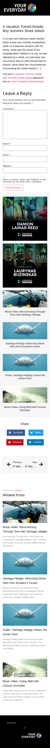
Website (7, 166)
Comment (9, 109)
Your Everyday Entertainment (27, 81)
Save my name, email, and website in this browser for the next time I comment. (24, 180)
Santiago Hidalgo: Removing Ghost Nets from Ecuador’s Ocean (25, 345)
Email (6, 155)
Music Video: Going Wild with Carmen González (25, 409)
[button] (16, 433)
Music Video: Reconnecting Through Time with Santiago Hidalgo (25, 313)
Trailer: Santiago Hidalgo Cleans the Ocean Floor (25, 377)
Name (7, 144)
